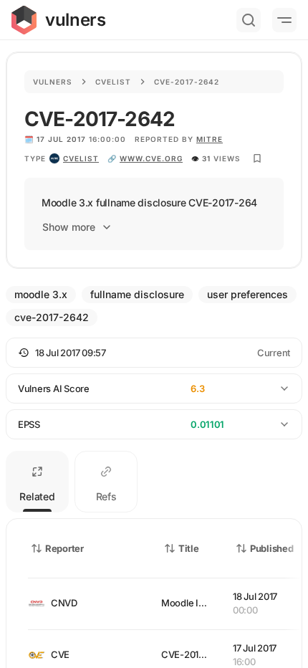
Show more (68, 227)
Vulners (52, 81)
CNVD (64, 603)
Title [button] (188, 548)
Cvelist (113, 81)
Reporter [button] (64, 548)
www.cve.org (151, 158)
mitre (209, 139)
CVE (60, 654)
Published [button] (271, 548)
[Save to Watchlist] (257, 158)
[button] (154, 353)
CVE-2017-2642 (196, 654)
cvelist (81, 158)
